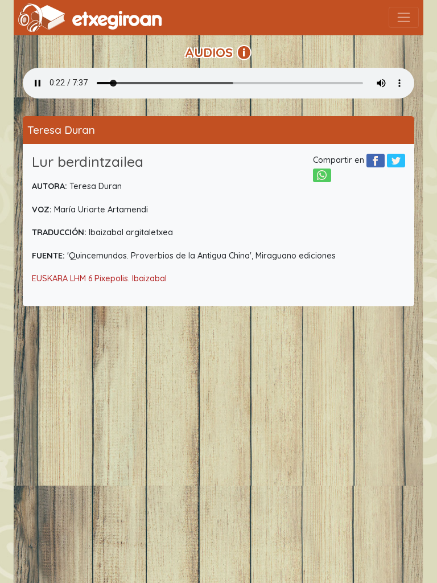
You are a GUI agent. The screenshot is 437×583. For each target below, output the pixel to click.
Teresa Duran (61, 130)
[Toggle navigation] (404, 17)
